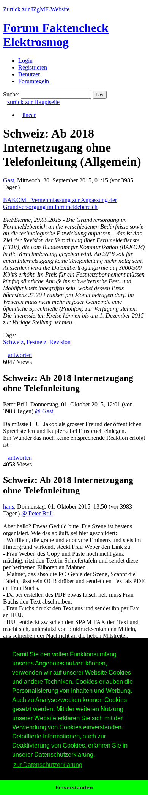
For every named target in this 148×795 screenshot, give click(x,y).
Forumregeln (33, 81)
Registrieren (32, 67)
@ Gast (44, 411)
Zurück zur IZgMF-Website (36, 9)
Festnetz (36, 342)
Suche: (11, 94)
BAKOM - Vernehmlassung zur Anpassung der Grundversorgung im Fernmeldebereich (60, 203)
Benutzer (29, 74)
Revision (60, 342)
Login (25, 60)
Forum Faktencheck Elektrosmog (56, 35)
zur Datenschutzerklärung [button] (47, 765)
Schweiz (13, 342)
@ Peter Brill (37, 513)
